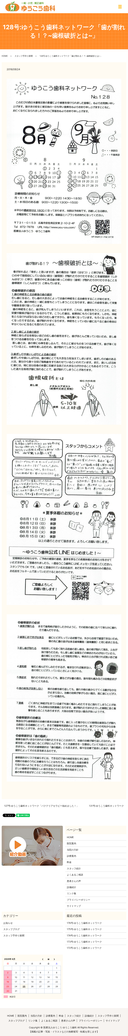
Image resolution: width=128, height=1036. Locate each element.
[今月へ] (48, 959)
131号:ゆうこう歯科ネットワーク (106, 805)
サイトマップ (74, 905)
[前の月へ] (40, 959)
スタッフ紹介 (74, 868)
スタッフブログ (11, 929)
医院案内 (71, 843)
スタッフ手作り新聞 (24, 56)
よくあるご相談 (75, 874)
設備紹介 (71, 887)
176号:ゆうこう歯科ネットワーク (84, 923)
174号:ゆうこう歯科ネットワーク (84, 935)
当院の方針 (72, 849)
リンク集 (71, 893)
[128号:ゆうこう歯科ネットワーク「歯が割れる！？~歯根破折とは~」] (64, 161)
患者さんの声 (74, 881)
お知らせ (8, 923)
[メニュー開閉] (120, 6)
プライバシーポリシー (78, 899)
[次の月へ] (56, 959)
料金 (69, 862)
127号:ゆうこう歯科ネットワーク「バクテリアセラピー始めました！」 (41, 805)
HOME (5, 56)
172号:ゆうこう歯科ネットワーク (84, 947)
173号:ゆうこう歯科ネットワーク (84, 941)
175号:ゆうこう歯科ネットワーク (84, 929)
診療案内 (71, 855)
